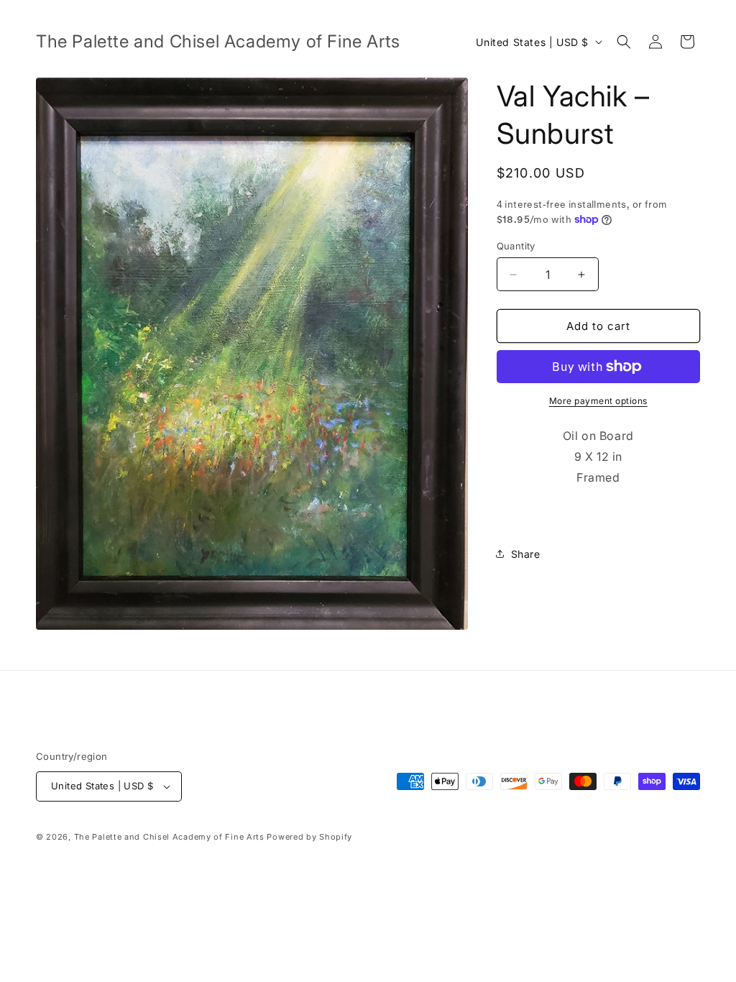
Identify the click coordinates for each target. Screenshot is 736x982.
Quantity (516, 246)
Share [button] (525, 554)
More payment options (598, 400)
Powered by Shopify (309, 837)
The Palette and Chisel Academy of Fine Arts (169, 837)
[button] (624, 42)
